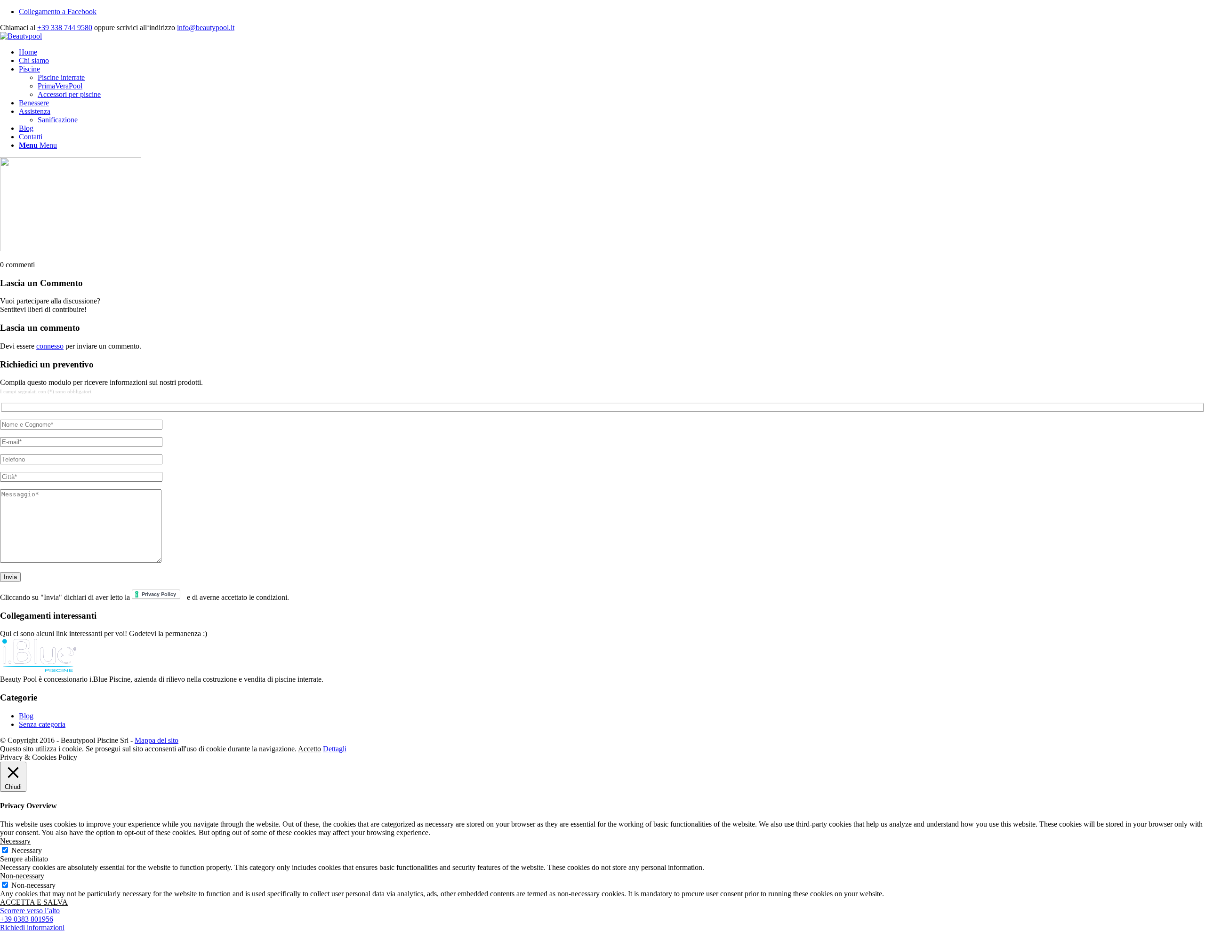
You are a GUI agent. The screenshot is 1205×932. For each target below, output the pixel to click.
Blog (26, 716)
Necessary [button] (15, 841)
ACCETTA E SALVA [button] (34, 902)
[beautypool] (21, 36)
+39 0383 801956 (26, 919)
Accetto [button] (309, 749)
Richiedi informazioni (32, 928)
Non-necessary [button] (22, 876)
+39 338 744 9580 (64, 28)
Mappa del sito (156, 740)
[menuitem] (612, 52)
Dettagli (334, 749)
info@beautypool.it (205, 28)
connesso (50, 346)
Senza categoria (42, 724)
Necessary (26, 850)
